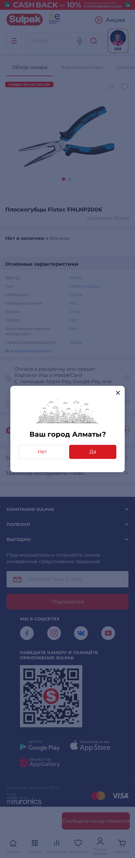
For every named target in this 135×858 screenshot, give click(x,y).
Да (92, 451)
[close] (118, 393)
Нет (42, 451)
